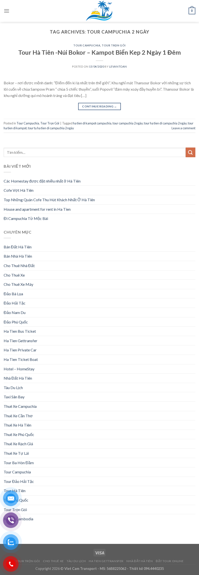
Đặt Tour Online (169, 561)
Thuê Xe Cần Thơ (18, 415)
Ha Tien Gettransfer (20, 340)
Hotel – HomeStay (19, 368)
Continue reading (99, 106)
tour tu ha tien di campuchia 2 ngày (51, 128)
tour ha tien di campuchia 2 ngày (165, 123)
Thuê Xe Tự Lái (16, 453)
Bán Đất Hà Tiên (18, 246)
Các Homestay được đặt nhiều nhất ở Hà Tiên (42, 181)
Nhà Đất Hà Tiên (18, 378)
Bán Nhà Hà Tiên (18, 256)
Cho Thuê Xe (14, 275)
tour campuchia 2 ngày (128, 123)
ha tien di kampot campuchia (92, 123)
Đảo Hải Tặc (14, 303)
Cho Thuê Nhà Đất (19, 265)
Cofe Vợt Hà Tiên (18, 190)
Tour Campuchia (86, 45)
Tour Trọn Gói (113, 45)
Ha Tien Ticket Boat (21, 359)
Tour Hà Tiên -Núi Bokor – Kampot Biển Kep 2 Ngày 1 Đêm (99, 52)
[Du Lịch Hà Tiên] (99, 11)
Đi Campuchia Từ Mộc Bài (26, 218)
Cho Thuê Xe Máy (18, 284)
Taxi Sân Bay (14, 396)
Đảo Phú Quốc (16, 322)
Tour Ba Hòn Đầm (19, 462)
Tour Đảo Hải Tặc (19, 481)
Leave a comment (183, 128)
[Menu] (6, 11)
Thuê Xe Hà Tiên (17, 425)
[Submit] (190, 152)
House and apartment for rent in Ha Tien (37, 209)
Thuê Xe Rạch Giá (18, 443)
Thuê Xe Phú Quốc (19, 434)
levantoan (118, 66)
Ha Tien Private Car (20, 350)
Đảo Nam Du (14, 312)
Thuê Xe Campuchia (20, 406)
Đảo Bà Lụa (13, 293)
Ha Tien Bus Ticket (20, 331)
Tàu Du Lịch (13, 387)
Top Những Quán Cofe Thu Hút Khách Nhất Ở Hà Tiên (49, 199)
